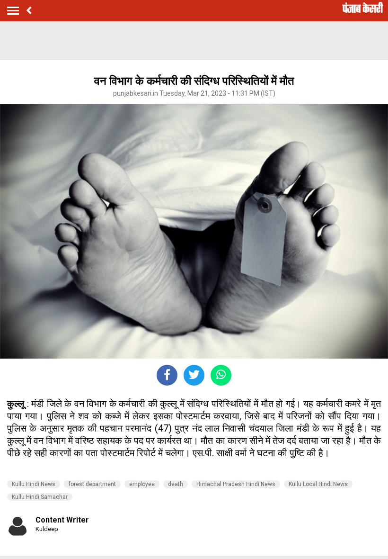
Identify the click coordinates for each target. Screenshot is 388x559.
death (175, 484)
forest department (92, 484)
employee (142, 484)
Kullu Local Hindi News (318, 484)
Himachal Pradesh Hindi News (235, 484)
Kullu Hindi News (33, 484)
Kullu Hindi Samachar (40, 497)
